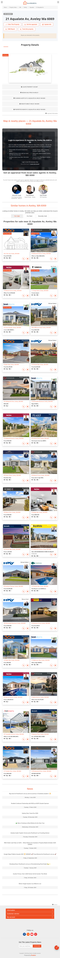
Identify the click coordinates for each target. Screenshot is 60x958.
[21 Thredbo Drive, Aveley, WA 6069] (16, 760)
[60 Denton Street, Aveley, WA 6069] (16, 464)
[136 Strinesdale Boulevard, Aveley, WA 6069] (16, 612)
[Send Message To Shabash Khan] (27, 554)
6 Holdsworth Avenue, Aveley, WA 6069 (41, 253)
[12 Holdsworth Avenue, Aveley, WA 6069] (16, 427)
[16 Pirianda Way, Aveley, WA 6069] (16, 538)
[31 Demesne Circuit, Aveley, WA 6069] (44, 612)
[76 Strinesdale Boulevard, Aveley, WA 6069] (44, 390)
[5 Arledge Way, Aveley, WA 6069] (44, 501)
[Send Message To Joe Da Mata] (27, 517)
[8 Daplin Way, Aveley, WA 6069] (16, 353)
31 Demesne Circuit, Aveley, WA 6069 (40, 623)
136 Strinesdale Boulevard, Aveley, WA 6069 (14, 623)
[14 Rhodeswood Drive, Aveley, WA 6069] (44, 760)
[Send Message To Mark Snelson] (27, 258)
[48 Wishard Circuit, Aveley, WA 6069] (44, 464)
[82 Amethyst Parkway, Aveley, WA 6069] (16, 575)
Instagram (35, 934)
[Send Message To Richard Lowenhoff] (55, 554)
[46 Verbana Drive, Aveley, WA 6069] (44, 427)
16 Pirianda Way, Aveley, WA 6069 (12, 549)
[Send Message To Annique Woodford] (27, 406)
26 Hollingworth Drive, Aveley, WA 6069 (13, 401)
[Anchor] (33, 123)
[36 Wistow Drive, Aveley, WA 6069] (16, 501)
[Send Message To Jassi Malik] (27, 480)
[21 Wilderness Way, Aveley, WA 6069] (44, 649)
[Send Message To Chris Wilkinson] (55, 591)
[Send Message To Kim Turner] (55, 295)
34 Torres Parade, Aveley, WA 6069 (12, 327)
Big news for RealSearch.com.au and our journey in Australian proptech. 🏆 (30, 793)
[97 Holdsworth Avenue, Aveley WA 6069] (44, 538)
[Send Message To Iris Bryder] (55, 628)
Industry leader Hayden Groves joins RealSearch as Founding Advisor (30, 833)
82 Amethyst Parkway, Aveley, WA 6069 (13, 586)
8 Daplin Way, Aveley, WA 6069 (11, 364)
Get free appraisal (32, 24)
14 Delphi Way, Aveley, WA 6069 (11, 660)
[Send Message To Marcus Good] (27, 628)
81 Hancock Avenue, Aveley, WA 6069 (13, 697)
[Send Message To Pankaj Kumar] (55, 480)
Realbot (33, 955)
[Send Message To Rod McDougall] (55, 443)
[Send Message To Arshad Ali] (55, 776)
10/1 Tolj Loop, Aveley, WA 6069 (11, 253)
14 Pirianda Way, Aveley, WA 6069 (39, 586)
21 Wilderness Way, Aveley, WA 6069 (40, 660)
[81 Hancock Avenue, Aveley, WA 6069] (16, 686)
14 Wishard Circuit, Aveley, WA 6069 (12, 290)
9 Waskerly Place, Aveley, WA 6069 (40, 734)
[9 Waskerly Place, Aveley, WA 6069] (44, 723)
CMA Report (11, 29)
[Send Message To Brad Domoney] (27, 332)
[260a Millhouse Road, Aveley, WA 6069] (44, 316)
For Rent (29, 216)
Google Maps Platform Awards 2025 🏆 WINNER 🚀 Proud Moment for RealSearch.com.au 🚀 (30, 854)
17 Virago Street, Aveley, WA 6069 (39, 290)
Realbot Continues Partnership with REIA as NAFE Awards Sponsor (30, 803)
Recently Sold (42, 216)
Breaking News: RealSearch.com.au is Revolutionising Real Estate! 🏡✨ (30, 864)
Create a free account (34, 164)
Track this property (27, 29)
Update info (47, 24)
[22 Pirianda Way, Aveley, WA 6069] (44, 353)
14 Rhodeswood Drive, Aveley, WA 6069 (41, 771)
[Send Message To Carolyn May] (27, 739)
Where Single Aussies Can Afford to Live (30, 883)
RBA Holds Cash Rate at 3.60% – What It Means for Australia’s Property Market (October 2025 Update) (30, 843)
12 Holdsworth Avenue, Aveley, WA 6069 (14, 438)
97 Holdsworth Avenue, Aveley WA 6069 (41, 549)
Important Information (52, 113)
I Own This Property (13, 24)
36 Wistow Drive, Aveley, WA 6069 (12, 512)
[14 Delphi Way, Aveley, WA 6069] (16, 649)
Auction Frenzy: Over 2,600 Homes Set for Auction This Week (30, 874)
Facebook (24, 934)
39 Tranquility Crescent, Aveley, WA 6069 (14, 734)
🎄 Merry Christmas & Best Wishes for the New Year (30, 823)
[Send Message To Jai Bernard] (27, 295)
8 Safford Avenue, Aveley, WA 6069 (40, 697)
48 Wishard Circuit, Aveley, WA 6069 (40, 475)
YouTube (31, 934)
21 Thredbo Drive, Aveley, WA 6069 (12, 771)
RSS (28, 934)
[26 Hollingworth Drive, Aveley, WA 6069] (16, 390)
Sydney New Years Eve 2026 (30, 813)
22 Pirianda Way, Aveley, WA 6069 (39, 364)
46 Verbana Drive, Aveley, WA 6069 (40, 438)
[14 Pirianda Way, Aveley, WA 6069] (44, 575)
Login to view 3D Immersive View (30, 162)
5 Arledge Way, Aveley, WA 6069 (39, 512)
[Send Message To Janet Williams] (55, 258)
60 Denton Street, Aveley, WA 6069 (12, 475)
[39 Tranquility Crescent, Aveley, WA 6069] (16, 723)
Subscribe (37, 946)
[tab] (30, 87)
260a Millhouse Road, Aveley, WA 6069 (41, 327)
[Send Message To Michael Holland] (55, 332)
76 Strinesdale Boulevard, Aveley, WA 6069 (42, 401)
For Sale (17, 216)
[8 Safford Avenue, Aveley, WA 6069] (44, 686)
